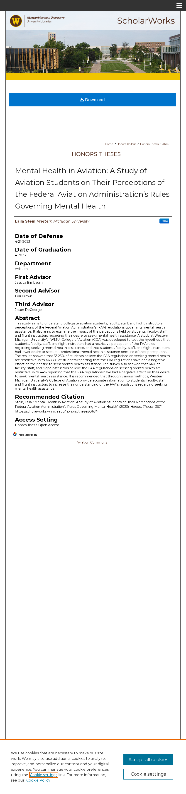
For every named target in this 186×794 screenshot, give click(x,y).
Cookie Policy (38, 780)
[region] (93, 766)
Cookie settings (43, 775)
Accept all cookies (148, 759)
